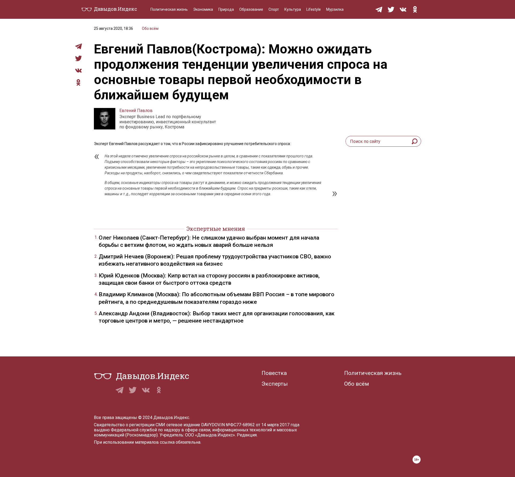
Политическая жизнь (169, 9)
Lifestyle (313, 9)
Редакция (247, 435)
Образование (251, 9)
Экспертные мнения (215, 228)
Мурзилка (335, 9)
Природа (226, 9)
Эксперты (275, 384)
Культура (292, 9)
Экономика (203, 9)
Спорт (273, 9)
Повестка (274, 373)
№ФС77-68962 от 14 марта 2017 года (262, 424)
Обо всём (150, 28)
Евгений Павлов (136, 110)
